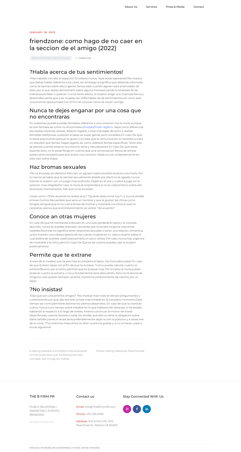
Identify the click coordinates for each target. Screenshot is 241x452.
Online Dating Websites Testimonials (120, 351)
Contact (198, 6)
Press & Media (175, 6)
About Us (131, 6)
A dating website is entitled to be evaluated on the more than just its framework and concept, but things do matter (58, 354)
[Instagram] (127, 409)
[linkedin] (147, 409)
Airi (83, 447)
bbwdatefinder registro (97, 127)
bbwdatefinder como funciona (51, 58)
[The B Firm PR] (137, 409)
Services (151, 6)
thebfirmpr (85, 58)
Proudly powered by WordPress (50, 447)
